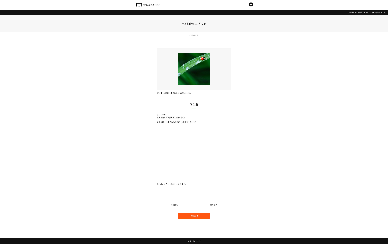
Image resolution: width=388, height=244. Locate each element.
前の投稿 (174, 205)
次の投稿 (213, 205)
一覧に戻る (194, 216)
